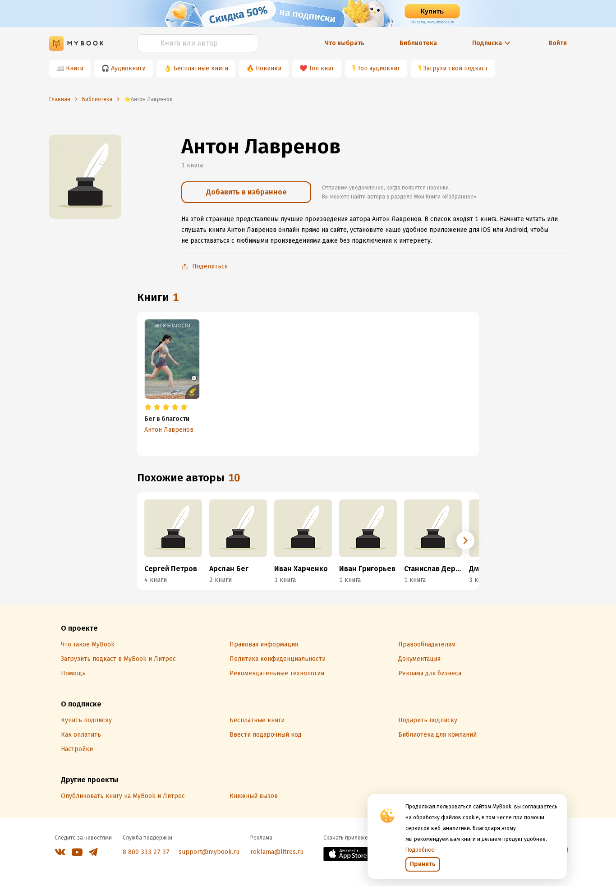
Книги (74, 68)
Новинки (268, 68)
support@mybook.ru (209, 852)
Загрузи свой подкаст (455, 68)
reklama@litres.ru (276, 852)
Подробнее (419, 850)
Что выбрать (344, 43)
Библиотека (418, 43)
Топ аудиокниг (379, 68)
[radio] (148, 407)
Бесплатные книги (200, 68)
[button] (465, 540)
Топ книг (321, 68)
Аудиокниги (128, 68)
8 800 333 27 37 (146, 852)
